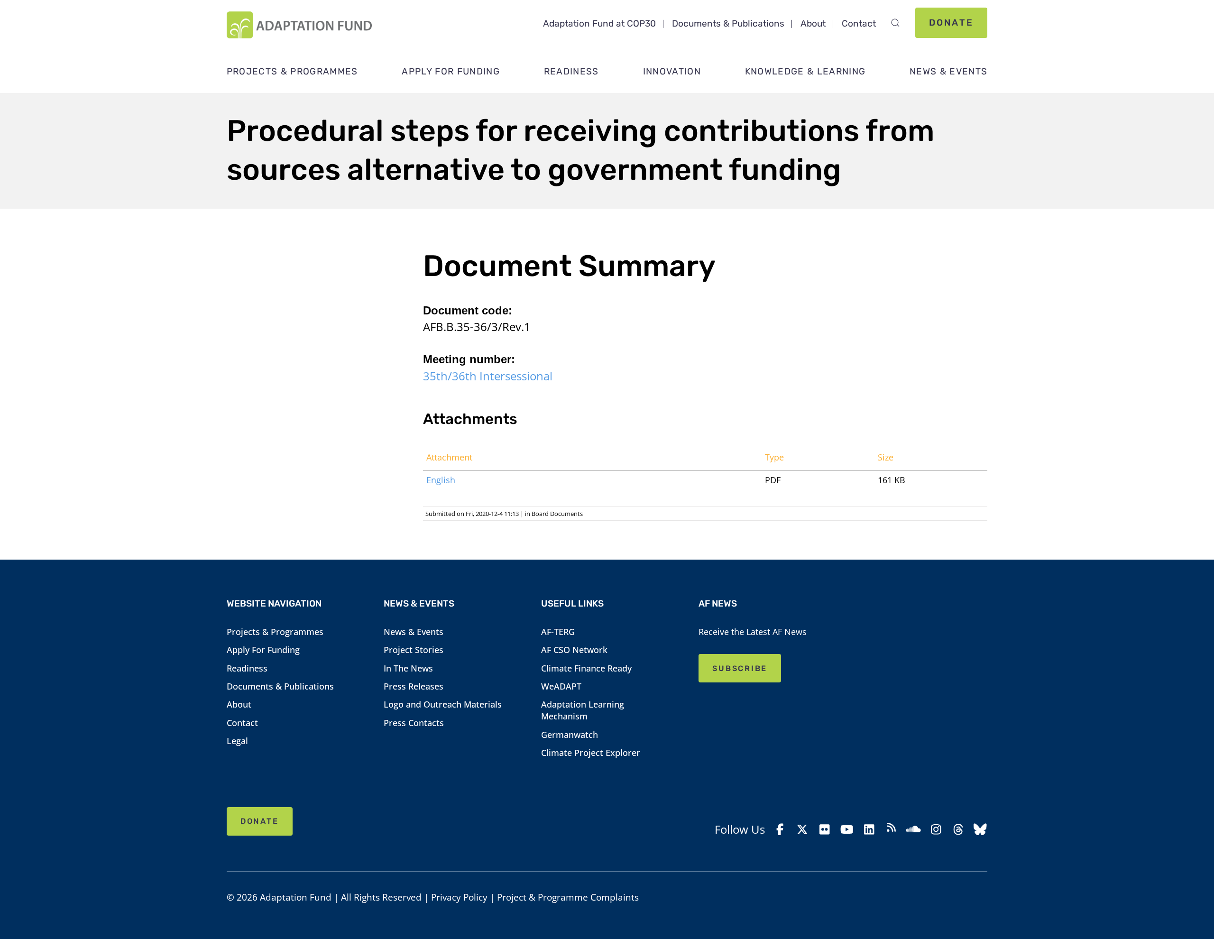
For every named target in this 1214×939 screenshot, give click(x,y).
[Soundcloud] (913, 829)
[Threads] (958, 829)
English (440, 480)
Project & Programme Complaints (568, 897)
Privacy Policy (459, 897)
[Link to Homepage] (299, 25)
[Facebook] (780, 829)
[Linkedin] (869, 829)
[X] (802, 829)
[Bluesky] (980, 829)
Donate (951, 22)
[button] (895, 23)
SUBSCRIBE (739, 668)
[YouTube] (846, 829)
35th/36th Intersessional (487, 376)
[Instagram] (936, 829)
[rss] (891, 829)
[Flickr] (824, 829)
